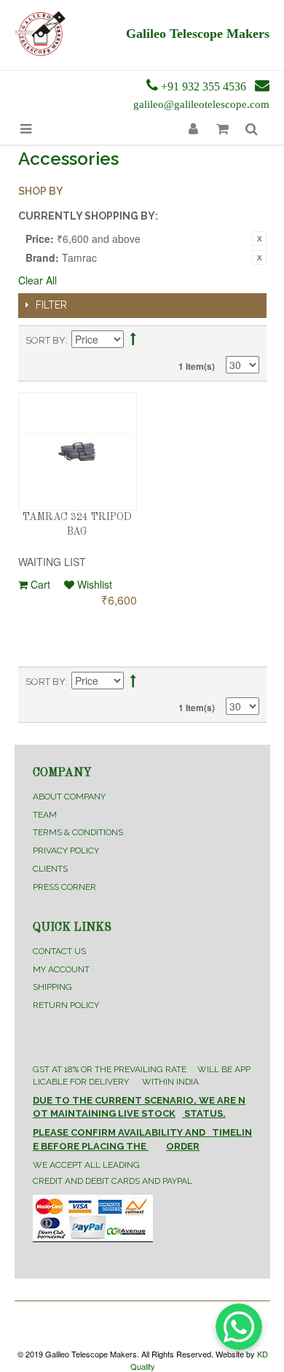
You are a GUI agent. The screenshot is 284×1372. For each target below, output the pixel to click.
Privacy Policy (66, 850)
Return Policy (66, 1005)
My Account (61, 969)
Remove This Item (259, 238)
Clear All (37, 280)
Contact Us (59, 951)
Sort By (45, 340)
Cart (39, 584)
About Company (69, 796)
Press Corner (64, 887)
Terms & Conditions (78, 832)
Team (45, 815)
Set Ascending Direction (133, 341)
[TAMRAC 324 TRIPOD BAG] (77, 451)
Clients (50, 869)
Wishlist (93, 584)
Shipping (52, 987)
